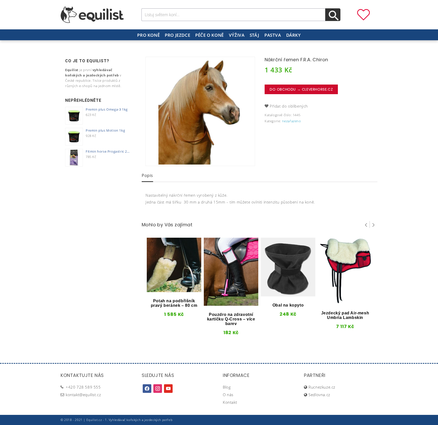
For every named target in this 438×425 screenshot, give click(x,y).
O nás (228, 394)
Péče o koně (209, 35)
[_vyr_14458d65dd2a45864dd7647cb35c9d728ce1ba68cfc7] (200, 111)
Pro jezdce (177, 35)
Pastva (272, 35)
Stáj (254, 35)
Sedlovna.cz (319, 394)
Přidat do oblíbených (289, 106)
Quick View (165, 290)
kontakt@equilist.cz (83, 394)
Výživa (237, 35)
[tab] (147, 176)
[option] (200, 111)
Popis (147, 175)
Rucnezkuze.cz (321, 387)
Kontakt (230, 402)
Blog (227, 387)
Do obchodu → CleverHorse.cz (301, 89)
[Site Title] (92, 14)
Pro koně (148, 35)
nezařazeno (291, 121)
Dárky (293, 35)
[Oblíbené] (363, 14)
